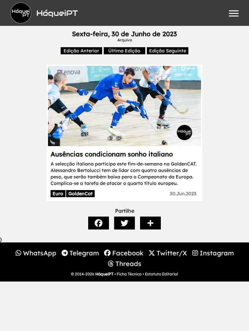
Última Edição (124, 51)
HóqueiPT (104, 274)
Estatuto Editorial (161, 274)
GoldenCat (80, 194)
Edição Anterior (81, 51)
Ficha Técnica (129, 274)
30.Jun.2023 (183, 194)
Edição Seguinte (167, 51)
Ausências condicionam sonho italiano (112, 154)
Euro (58, 194)
